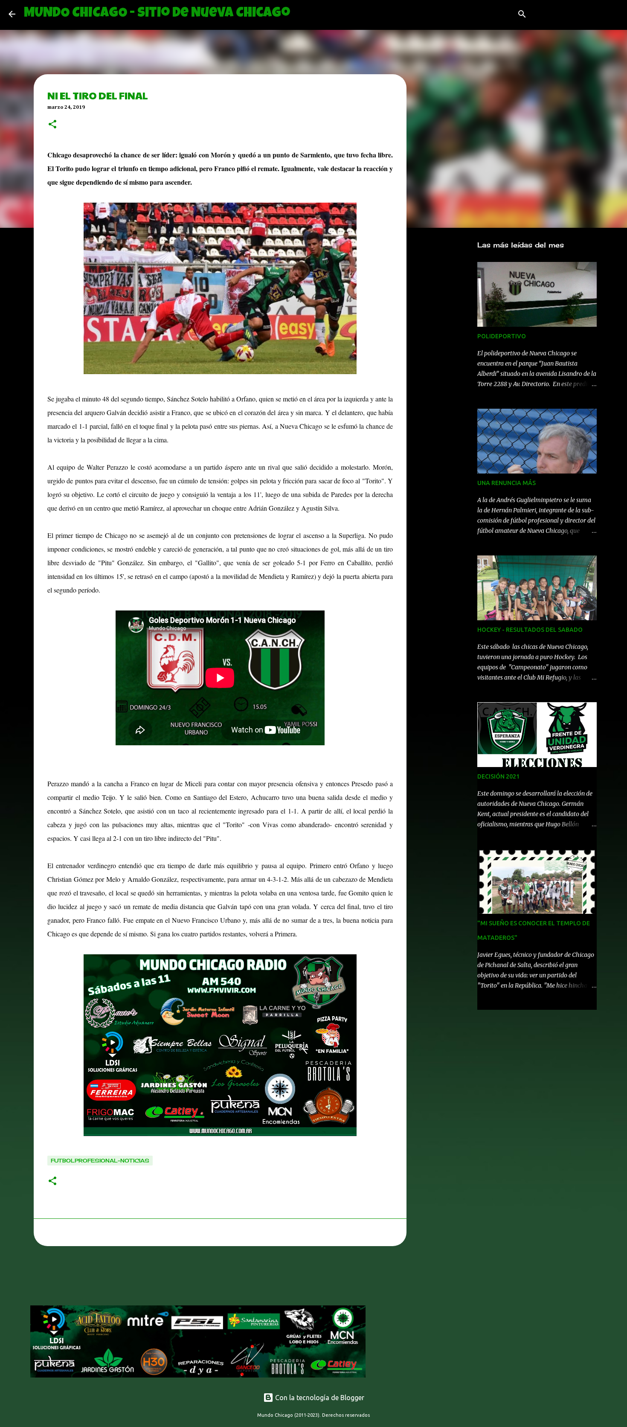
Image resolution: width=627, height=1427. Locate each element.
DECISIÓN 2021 (498, 776)
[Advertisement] (185, 1278)
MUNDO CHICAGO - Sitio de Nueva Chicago (157, 14)
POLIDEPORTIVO (501, 336)
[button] (52, 125)
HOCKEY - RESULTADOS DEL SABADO (530, 629)
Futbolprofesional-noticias (100, 1160)
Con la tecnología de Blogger (318, 1397)
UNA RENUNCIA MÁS (506, 483)
